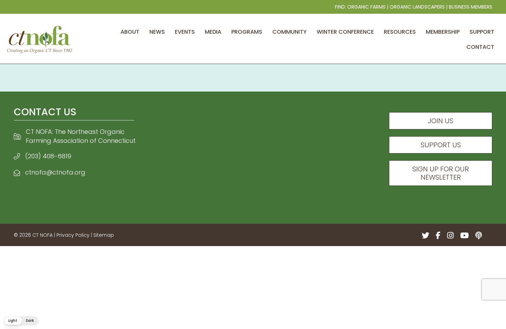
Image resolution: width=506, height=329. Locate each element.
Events (185, 32)
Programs (246, 32)
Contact (480, 47)
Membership (443, 32)
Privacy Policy (72, 235)
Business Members (470, 6)
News (157, 32)
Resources (400, 32)
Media (213, 32)
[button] (21, 321)
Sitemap (103, 235)
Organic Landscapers (417, 6)
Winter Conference (345, 32)
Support (482, 32)
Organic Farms (366, 6)
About (129, 32)
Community (289, 32)
